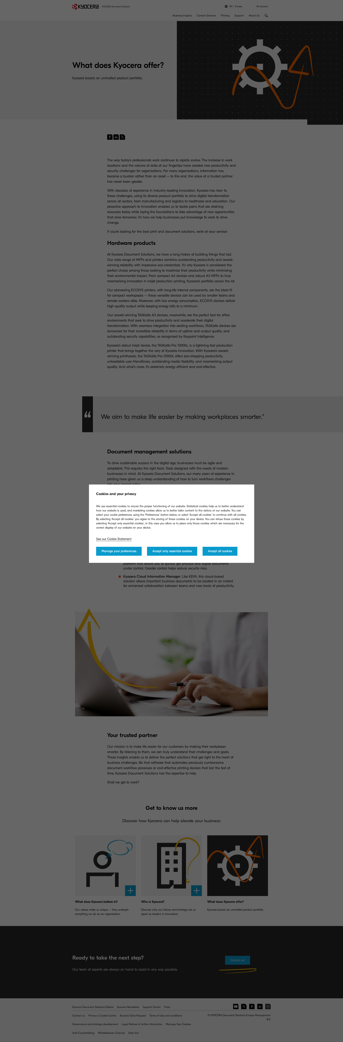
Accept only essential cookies (172, 551)
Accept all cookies (220, 551)
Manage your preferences (118, 551)
